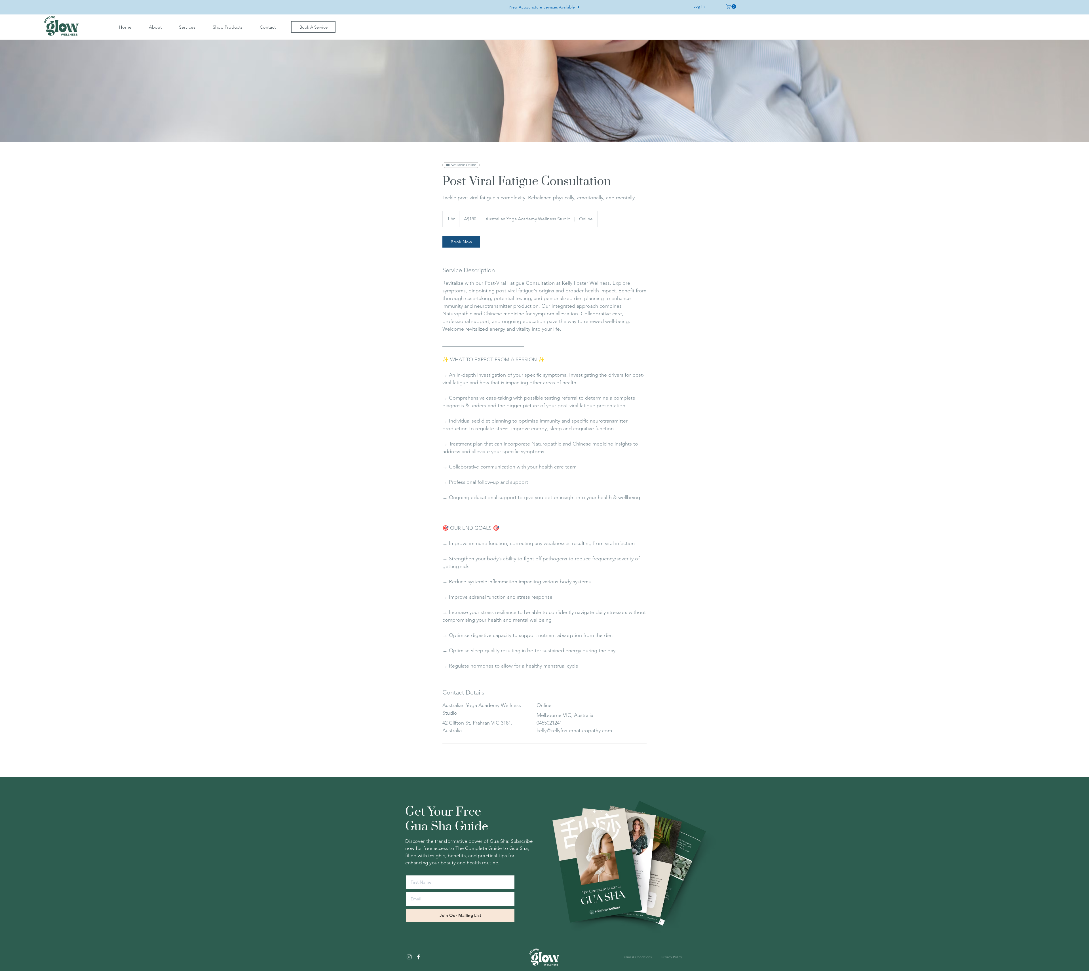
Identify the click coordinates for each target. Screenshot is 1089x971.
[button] (155, 27)
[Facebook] (418, 957)
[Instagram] (409, 957)
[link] (461, 242)
